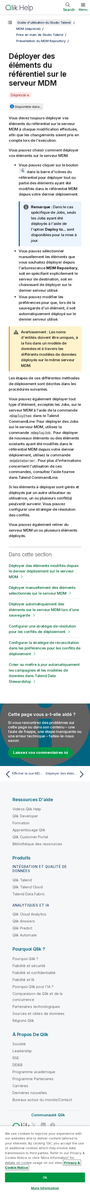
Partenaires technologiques (36, 1006)
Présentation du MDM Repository (41, 41)
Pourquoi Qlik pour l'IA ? (33, 986)
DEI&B (17, 1065)
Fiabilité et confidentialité (34, 973)
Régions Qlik (23, 1020)
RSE (15, 1058)
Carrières (20, 1086)
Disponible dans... (28, 107)
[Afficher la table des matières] (10, 22)
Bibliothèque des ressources (37, 844)
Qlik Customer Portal (30, 837)
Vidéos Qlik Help (26, 809)
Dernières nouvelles (29, 1093)
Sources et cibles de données (38, 1013)
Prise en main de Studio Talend (39, 35)
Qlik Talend (22, 880)
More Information (45, 1188)
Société (19, 1044)
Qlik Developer (25, 816)
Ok (45, 1177)
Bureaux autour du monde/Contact (42, 1100)
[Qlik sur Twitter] (34, 1125)
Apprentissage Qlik (28, 830)
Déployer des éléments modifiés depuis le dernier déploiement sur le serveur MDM (43, 571)
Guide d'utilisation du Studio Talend (44, 22)
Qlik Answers (23, 921)
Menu (83, 9)
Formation (21, 823)
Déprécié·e (20, 95)
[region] (45, 1160)
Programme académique (33, 1072)
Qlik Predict (22, 928)
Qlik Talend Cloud (27, 887)
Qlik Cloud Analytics (29, 914)
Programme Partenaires (33, 1079)
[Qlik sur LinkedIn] (43, 1125)
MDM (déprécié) (28, 29)
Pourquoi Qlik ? (25, 959)
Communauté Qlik (48, 1115)
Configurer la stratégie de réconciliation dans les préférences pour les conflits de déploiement (44, 648)
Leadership (22, 1051)
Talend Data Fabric (28, 894)
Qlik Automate (24, 935)
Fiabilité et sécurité (28, 966)
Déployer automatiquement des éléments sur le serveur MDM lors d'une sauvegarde (44, 610)
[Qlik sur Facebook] (52, 1125)
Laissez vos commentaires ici (40, 752)
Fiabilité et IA (23, 980)
